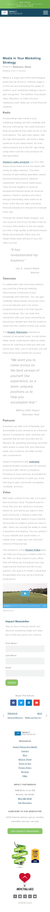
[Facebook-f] (15, 896)
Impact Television (17, 332)
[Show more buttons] (44, 606)
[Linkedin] (20, 896)
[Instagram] (25, 896)
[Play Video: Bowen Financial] (25, 593)
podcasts (34, 461)
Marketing (18, 66)
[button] (13, 703)
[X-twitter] (30, 896)
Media (28, 66)
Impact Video (32, 550)
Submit (12, 682)
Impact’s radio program (16, 162)
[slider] (25, 606)
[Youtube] (35, 896)
